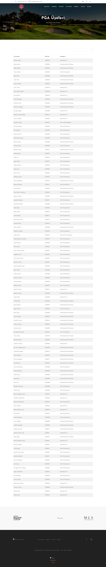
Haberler (76, 6)
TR (90, 1)
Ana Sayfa (46, 6)
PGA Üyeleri (69, 6)
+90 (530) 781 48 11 (22, 1)
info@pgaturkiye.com (36, 1)
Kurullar (61, 6)
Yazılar (83, 6)
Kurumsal (54, 6)
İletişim (59, 539)
